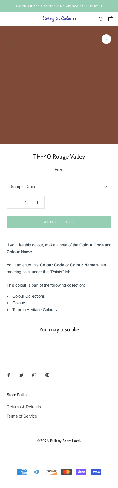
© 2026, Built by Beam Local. (59, 440)
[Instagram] (34, 374)
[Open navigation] (7, 18)
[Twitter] (21, 374)
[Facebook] (9, 374)
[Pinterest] (47, 374)
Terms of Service (22, 416)
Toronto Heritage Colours (34, 309)
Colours (19, 302)
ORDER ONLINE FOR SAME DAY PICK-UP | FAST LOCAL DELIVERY (59, 6)
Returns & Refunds (24, 406)
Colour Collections (28, 296)
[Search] (101, 18)
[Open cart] (110, 18)
